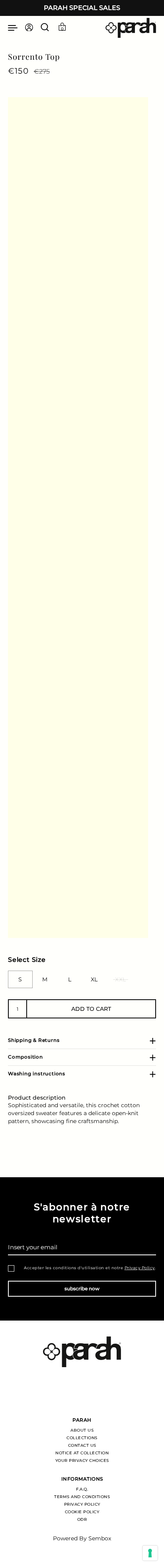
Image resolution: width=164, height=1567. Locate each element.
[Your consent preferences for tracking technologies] (150, 1553)
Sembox (99, 1538)
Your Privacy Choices (82, 1460)
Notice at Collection (82, 1453)
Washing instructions (36, 1074)
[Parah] (130, 28)
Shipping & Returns (33, 1040)
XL (94, 979)
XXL (120, 979)
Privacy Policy (140, 1267)
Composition (25, 1057)
